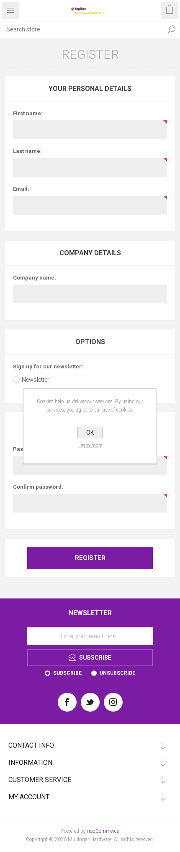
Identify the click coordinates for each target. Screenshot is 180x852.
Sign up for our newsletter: (48, 366)
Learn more (90, 445)
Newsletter (35, 379)
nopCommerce (103, 831)
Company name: (34, 278)
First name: (28, 113)
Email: (21, 189)
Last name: (27, 151)
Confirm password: (38, 487)
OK (90, 432)
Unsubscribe (117, 673)
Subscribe (67, 673)
